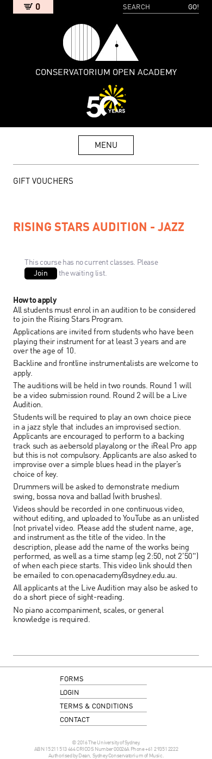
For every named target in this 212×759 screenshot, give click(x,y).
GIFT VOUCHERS (43, 181)
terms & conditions (96, 706)
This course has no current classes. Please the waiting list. (91, 268)
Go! (193, 7)
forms (72, 679)
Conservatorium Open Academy (101, 42)
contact (75, 720)
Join (41, 273)
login (69, 692)
